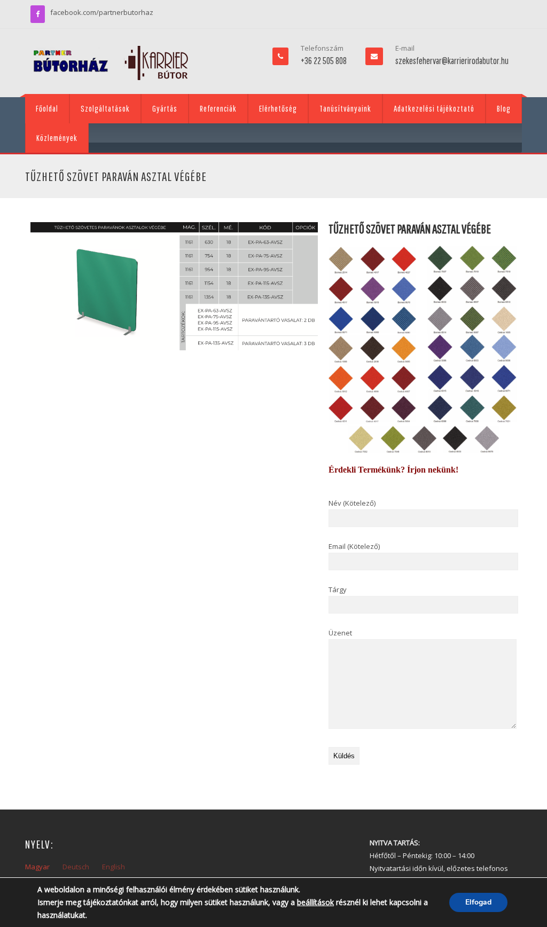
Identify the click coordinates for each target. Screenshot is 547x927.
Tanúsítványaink (345, 108)
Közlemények (56, 138)
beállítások (315, 902)
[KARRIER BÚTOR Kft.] (110, 63)
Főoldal (47, 108)
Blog (504, 108)
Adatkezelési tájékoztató (434, 108)
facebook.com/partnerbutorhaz (101, 12)
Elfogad (478, 902)
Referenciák (218, 108)
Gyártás (164, 108)
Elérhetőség (278, 108)
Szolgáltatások (105, 108)
